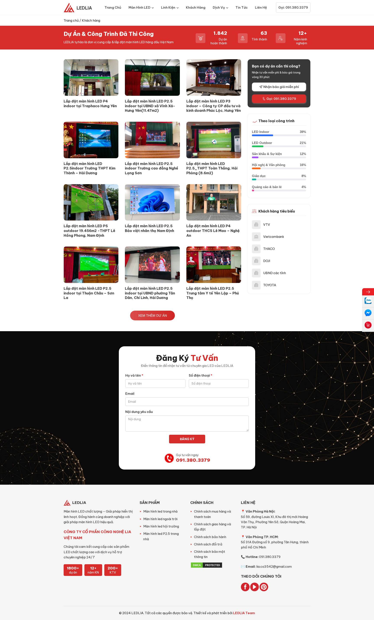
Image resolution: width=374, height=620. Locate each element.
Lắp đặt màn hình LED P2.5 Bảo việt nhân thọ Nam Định (149, 228)
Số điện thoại (200, 375)
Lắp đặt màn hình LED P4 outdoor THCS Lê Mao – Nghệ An (213, 230)
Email (129, 393)
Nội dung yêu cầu (139, 412)
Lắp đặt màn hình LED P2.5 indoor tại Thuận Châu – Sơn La (89, 293)
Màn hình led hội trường (161, 526)
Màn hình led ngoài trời (160, 519)
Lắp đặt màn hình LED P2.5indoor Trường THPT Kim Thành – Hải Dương (89, 168)
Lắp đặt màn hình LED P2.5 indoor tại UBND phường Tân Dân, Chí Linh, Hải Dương (150, 293)
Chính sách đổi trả (208, 544)
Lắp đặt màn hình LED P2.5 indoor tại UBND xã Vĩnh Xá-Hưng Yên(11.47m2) (150, 106)
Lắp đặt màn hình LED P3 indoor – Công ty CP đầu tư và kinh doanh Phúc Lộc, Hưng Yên (213, 106)
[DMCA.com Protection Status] (206, 567)
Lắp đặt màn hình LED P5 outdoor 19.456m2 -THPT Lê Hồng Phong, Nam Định (89, 230)
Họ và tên (134, 375)
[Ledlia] (70, 7)
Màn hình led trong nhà (160, 511)
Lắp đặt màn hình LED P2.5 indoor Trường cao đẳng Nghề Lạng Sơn (151, 168)
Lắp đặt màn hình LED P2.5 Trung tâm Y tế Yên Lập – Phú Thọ (212, 293)
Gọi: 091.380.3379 (293, 7)
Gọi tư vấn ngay (193, 458)
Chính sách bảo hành (210, 537)
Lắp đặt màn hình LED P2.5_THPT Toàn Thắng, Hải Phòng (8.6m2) (211, 168)
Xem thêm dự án (152, 315)
